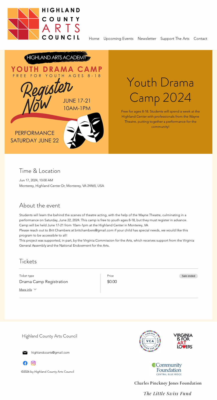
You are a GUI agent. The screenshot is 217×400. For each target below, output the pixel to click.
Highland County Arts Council (49, 336)
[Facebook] (25, 363)
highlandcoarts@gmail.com (50, 352)
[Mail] (25, 353)
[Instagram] (33, 363)
